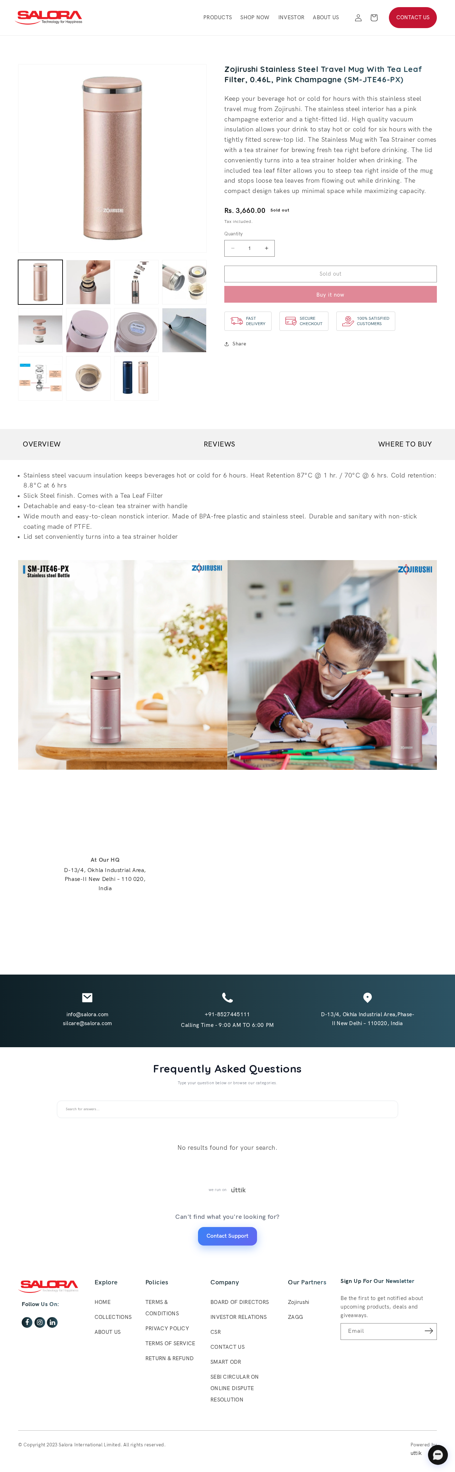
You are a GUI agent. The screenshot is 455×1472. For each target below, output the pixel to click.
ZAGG (295, 1317)
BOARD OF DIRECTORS (239, 1302)
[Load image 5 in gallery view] (40, 330)
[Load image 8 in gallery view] (184, 330)
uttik (416, 1453)
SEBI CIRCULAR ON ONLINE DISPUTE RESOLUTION (234, 1388)
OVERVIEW (42, 444)
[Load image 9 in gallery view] (40, 378)
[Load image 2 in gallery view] (88, 282)
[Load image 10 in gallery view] (88, 378)
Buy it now (330, 295)
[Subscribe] (429, 1331)
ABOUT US (108, 1332)
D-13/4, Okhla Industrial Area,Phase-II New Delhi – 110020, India (367, 1019)
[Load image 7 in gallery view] (136, 330)
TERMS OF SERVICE (170, 1343)
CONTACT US (412, 17)
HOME (103, 1302)
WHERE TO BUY (405, 444)
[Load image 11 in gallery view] (136, 378)
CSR (215, 1332)
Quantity (233, 234)
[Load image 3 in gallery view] (136, 282)
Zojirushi (299, 1302)
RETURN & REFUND (169, 1358)
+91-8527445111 (227, 1014)
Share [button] (239, 344)
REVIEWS (219, 444)
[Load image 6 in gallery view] (88, 330)
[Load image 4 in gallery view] (184, 282)
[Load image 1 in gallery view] (40, 282)
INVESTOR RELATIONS (238, 1317)
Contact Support (227, 1236)
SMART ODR (225, 1362)
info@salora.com (87, 1014)
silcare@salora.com (87, 1023)
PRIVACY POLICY (167, 1328)
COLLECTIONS (113, 1317)
